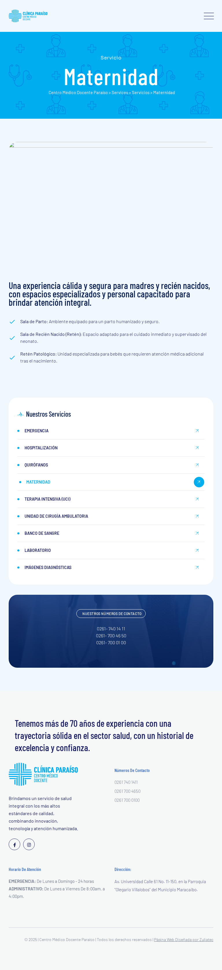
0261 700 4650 (127, 791)
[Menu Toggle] (207, 16)
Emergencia (37, 430)
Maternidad (38, 481)
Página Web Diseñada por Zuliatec (183, 939)
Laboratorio (38, 550)
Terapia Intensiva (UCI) (47, 499)
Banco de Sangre (42, 533)
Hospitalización (41, 447)
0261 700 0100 (127, 800)
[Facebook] (14, 844)
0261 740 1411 (126, 782)
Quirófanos (36, 464)
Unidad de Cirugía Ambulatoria (56, 516)
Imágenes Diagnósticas (48, 567)
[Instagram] (29, 844)
